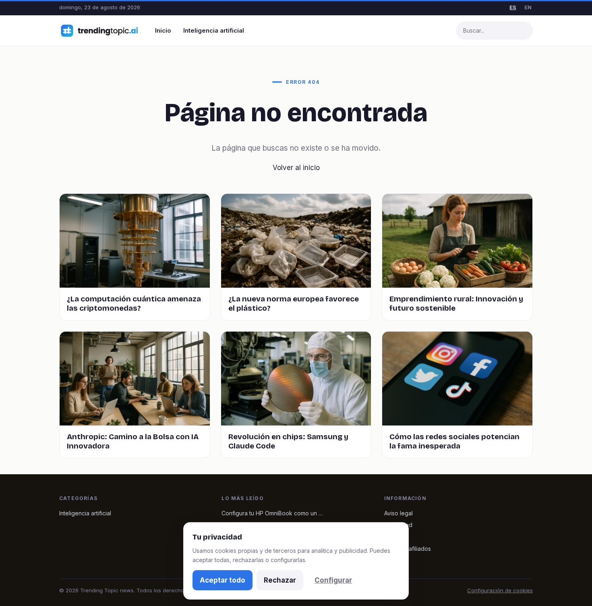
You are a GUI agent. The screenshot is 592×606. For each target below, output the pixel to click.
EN (528, 7)
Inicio (163, 30)
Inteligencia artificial (213, 30)
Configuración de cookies (500, 590)
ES (512, 7)
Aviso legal (398, 513)
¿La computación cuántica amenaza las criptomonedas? (134, 303)
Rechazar (280, 580)
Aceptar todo (222, 580)
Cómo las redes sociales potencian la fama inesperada (454, 441)
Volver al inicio (296, 168)
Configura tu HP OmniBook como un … (272, 513)
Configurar (333, 580)
